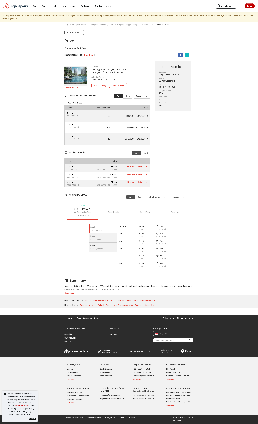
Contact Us (114, 328)
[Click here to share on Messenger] (180, 55)
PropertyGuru (73, 364)
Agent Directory (106, 376)
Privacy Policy (21, 405)
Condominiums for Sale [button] (142, 372)
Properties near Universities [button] (143, 395)
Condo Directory (106, 369)
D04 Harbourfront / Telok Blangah (178, 392)
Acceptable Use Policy (73, 418)
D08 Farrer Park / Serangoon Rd (178, 402)
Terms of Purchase (127, 418)
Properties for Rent (175, 364)
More (108, 6)
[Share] (187, 55)
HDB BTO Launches (74, 376)
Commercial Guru (76, 351)
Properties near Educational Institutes (143, 389)
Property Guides (72, 372)
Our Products (70, 338)
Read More (69, 293)
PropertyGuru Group (74, 328)
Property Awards (108, 351)
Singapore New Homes (78, 388)
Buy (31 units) (100, 86)
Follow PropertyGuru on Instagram (177, 318)
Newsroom (113, 334)
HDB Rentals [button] (171, 369)
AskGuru (70, 369)
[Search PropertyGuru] (190, 340)
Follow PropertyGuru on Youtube (181, 318)
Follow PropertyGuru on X (189, 318)
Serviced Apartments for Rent (177, 376)
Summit (139, 351)
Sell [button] (54, 6)
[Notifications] (241, 6)
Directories (105, 364)
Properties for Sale (142, 364)
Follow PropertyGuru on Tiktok (192, 318)
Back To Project (74, 32)
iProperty (187, 351)
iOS (97, 318)
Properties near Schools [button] (142, 399)
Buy (118, 96)
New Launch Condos (74, 392)
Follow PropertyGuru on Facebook (173, 318)
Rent (128, 96)
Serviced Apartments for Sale (144, 376)
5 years (139, 96)
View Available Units (136, 167)
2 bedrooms (154, 197)
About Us (68, 334)
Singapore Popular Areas (178, 388)
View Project (70, 87)
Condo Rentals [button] (172, 372)
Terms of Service (93, 418)
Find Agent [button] (86, 6)
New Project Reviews (74, 399)
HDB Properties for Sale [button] (142, 369)
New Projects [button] (68, 6)
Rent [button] (44, 6)
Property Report (166, 351)
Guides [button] (98, 6)
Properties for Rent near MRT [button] (111, 399)
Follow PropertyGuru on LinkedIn (185, 318)
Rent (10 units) (118, 86)
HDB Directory (105, 372)
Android (88, 318)
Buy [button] (34, 6)
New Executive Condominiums (78, 396)
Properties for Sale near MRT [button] (111, 395)
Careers (67, 342)
